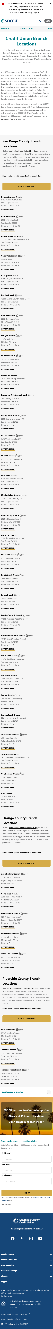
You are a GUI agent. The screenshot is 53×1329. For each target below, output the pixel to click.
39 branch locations (32, 1116)
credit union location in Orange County (23, 828)
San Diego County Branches (12, 1092)
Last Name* (6, 1164)
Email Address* (7, 1175)
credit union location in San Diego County (24, 151)
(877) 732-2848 (6, 1296)
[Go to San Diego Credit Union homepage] (26, 1221)
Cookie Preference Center (17, 1319)
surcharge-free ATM (9, 119)
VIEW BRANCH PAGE (8, 210)
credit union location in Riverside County (24, 988)
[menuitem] (26, 1254)
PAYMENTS (5, 29)
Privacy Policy (39, 1197)
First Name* (6, 1153)
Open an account (19, 1121)
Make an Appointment (26, 186)
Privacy (3, 1319)
